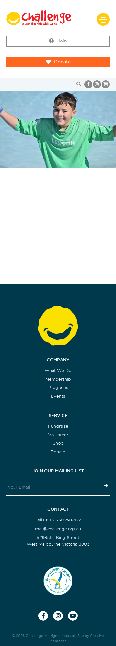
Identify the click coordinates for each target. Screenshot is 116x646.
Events (58, 396)
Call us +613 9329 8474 (58, 520)
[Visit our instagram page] (97, 84)
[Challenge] (58, 17)
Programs (58, 387)
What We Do (58, 370)
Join (62, 41)
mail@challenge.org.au (58, 529)
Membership (58, 379)
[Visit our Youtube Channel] (73, 616)
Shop (58, 443)
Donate (62, 62)
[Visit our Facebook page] (88, 84)
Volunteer (58, 435)
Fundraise (58, 426)
